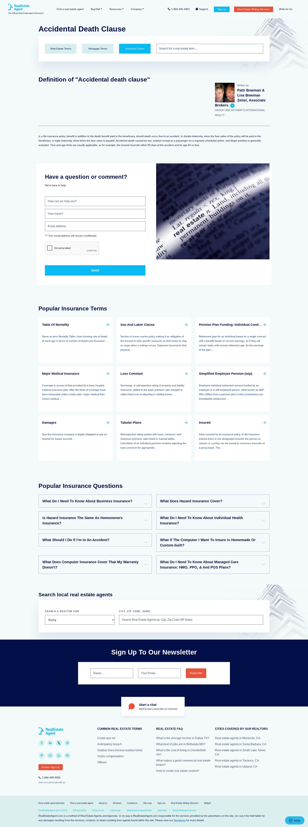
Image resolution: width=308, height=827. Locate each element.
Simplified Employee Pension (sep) (225, 373)
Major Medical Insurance (60, 373)
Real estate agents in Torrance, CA (237, 760)
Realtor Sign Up (51, 767)
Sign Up (161, 803)
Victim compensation (110, 756)
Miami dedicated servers (184, 810)
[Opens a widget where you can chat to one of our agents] (294, 820)
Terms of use (98, 810)
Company (136, 9)
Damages (49, 422)
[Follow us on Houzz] (59, 755)
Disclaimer (180, 820)
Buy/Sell (95, 9)
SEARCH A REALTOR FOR (62, 611)
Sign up (221, 9)
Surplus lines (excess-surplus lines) (119, 750)
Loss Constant (131, 373)
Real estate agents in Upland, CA (236, 766)
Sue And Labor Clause (137, 324)
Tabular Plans (130, 422)
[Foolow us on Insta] (67, 743)
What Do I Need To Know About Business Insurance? (87, 501)
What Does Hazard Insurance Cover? (191, 501)
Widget (207, 803)
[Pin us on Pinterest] (41, 755)
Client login (115, 810)
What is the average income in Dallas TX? (182, 738)
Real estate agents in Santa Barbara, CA (240, 744)
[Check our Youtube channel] (50, 755)
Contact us (132, 803)
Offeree (102, 762)
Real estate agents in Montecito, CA (237, 738)
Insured (205, 422)
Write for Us (285, 9)
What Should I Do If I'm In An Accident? (75, 540)
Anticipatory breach (109, 744)
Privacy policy (79, 810)
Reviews (117, 803)
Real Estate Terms (60, 48)
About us (103, 803)
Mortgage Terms (98, 48)
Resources (115, 9)
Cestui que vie (106, 738)
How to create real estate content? (177, 770)
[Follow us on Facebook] (41, 743)
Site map (147, 803)
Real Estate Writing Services (254, 9)
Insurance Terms (134, 48)
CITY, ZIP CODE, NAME (134, 611)
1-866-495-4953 (180, 9)
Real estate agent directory (51, 803)
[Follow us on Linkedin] (50, 743)
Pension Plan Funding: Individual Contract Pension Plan (242, 324)
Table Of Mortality (55, 324)
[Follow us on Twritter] (59, 743)
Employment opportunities (139, 810)
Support (203, 9)
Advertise (162, 810)
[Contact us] (67, 755)
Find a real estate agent (70, 9)
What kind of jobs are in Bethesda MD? (180, 744)
